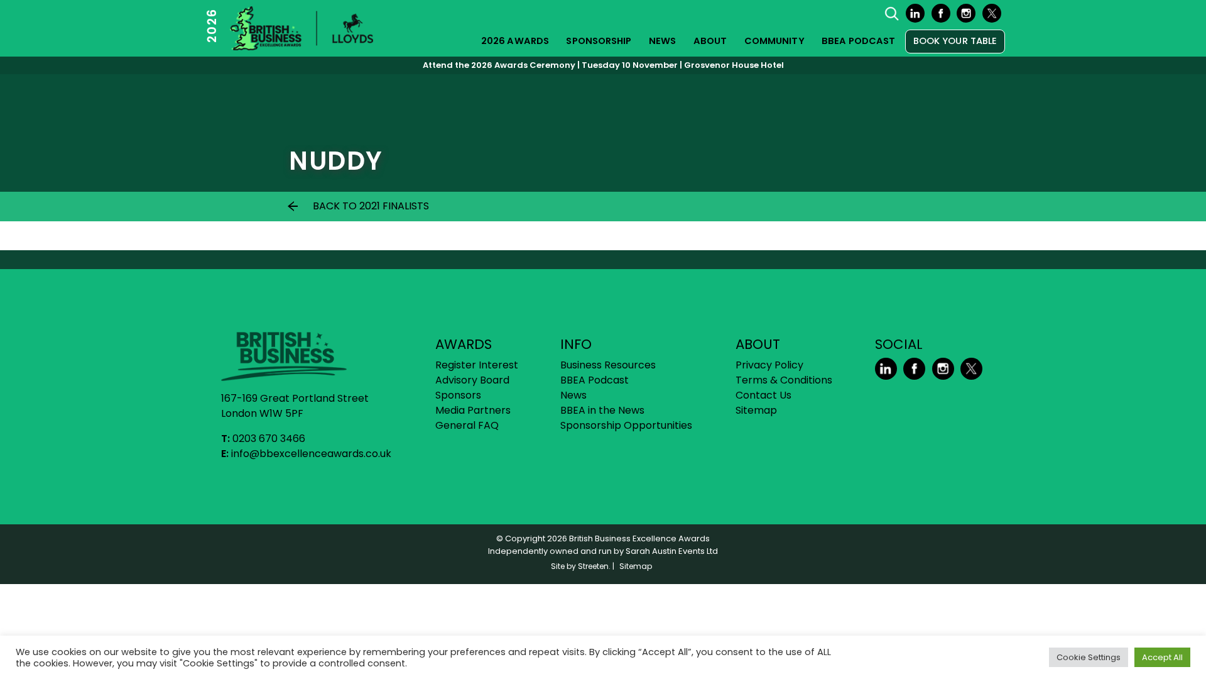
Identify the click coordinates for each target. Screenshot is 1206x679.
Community (774, 41)
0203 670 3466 (268, 438)
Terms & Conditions (784, 380)
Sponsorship (598, 41)
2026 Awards (515, 41)
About (710, 41)
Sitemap (756, 410)
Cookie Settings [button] (1089, 657)
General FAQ (467, 425)
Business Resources (608, 365)
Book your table (955, 41)
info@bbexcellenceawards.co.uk (311, 453)
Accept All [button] (1162, 657)
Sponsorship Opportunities (626, 425)
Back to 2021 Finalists (371, 206)
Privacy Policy (769, 365)
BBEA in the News (602, 410)
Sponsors (458, 395)
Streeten (593, 566)
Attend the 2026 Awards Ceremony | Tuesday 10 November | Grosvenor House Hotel (603, 65)
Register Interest (476, 365)
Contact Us (763, 395)
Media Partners (473, 410)
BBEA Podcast (858, 41)
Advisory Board (472, 380)
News (662, 41)
